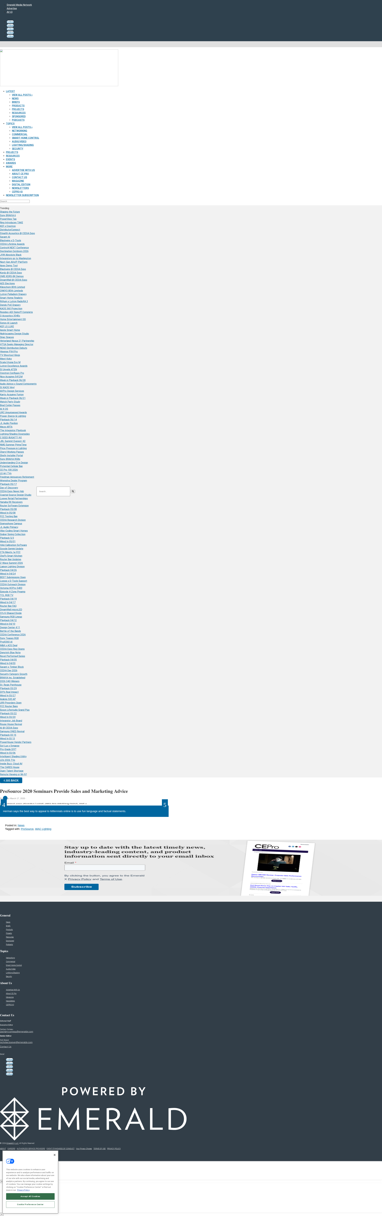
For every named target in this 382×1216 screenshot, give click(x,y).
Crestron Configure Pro (12, 373)
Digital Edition (21, 184)
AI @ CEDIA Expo (9, 727)
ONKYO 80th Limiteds (11, 290)
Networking (19, 130)
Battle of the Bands (10, 631)
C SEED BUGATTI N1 (11, 437)
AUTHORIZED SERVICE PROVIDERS (31, 1149)
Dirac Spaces (7, 337)
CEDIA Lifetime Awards (12, 244)
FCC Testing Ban (8, 516)
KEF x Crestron (8, 226)
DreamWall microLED (11, 609)
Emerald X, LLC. (13, 1143)
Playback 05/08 (8, 509)
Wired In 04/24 (8, 573)
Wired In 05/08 (8, 512)
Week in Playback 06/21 (13, 398)
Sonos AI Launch (8, 322)
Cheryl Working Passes (12, 451)
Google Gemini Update (11, 548)
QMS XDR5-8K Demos (12, 276)
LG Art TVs (5, 473)
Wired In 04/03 (8, 663)
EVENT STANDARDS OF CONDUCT (60, 1149)
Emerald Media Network (19, 4)
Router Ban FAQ (8, 606)
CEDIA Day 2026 (8, 670)
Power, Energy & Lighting (13, 416)
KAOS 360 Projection (11, 308)
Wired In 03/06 (8, 752)
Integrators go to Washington (15, 258)
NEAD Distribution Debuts (13, 348)
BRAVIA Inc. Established (12, 677)
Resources (19, 112)
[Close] (54, 1155)
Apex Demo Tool (9, 265)
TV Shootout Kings (10, 355)
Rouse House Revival (11, 724)
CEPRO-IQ (10, 1005)
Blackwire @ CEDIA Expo (13, 269)
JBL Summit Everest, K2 (13, 441)
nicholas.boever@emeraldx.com (16, 1042)
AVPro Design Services (12, 391)
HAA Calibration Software (13, 545)
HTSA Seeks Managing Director (16, 344)
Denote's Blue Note (10, 652)
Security (17, 148)
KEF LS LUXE (7, 326)
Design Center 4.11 (10, 627)
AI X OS (4, 408)
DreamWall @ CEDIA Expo (13, 279)
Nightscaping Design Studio (14, 333)
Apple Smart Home (10, 330)
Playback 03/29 (8, 688)
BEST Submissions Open (13, 577)
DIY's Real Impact (9, 692)
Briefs (16, 102)
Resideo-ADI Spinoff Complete (16, 312)
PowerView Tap (8, 219)
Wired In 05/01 (8, 541)
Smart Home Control (25, 137)
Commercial (19, 134)
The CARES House (9, 767)
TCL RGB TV (6, 595)
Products (18, 105)
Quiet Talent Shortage (11, 770)
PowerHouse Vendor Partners (15, 742)
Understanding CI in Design (14, 462)
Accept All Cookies (30, 1196)
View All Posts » (22, 94)
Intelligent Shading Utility (13, 756)
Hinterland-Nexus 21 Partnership (17, 340)
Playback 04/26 (8, 570)
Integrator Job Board (11, 720)
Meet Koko (6, 358)
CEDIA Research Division (13, 520)
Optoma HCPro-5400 (11, 588)
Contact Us (19, 177)
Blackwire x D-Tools (10, 240)
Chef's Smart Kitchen (11, 555)
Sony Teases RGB (9, 638)
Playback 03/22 (8, 713)
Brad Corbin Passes (10, 405)
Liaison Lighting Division (12, 566)
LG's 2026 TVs (7, 760)
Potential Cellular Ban (11, 466)
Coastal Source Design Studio (15, 494)
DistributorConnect (10, 229)
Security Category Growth (13, 674)
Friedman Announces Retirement (17, 477)
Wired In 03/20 (8, 717)
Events (10, 159)
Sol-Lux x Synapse (9, 745)
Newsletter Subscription (22, 195)
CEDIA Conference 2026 (13, 634)
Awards (11, 163)
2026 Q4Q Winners (9, 681)
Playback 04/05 (8, 659)
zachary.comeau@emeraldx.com (16, 1031)
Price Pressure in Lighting (13, 448)
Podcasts (18, 120)
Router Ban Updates (10, 559)
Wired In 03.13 (7, 738)
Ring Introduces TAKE (11, 222)
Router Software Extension (14, 505)
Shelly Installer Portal (11, 455)
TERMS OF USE (99, 1149)
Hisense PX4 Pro (9, 351)
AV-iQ (10, 12)
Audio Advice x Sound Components (18, 383)
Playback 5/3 (7, 537)
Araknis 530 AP (8, 699)
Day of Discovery (9, 487)
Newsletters (20, 188)
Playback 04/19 (8, 598)
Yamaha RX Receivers (11, 502)
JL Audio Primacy (9, 527)
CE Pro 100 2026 (9, 469)
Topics (10, 123)
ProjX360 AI (6, 641)
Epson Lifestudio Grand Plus (15, 709)
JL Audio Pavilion (9, 423)
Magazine (18, 180)
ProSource (27, 828)
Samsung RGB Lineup (11, 616)
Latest (10, 91)
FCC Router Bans (9, 706)
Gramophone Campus (11, 523)
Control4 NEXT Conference (14, 247)
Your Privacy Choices (84, 1149)
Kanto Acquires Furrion (12, 394)
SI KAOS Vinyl (7, 387)
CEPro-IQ (17, 191)
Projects (18, 109)
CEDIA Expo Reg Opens (12, 649)
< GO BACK (11, 780)
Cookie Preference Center (30, 1204)
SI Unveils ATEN (8, 369)
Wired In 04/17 (8, 602)
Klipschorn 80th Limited (12, 287)
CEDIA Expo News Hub (12, 491)
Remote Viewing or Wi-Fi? (13, 774)
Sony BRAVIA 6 (8, 215)
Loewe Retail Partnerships (14, 498)
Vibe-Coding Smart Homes (14, 530)
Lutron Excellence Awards (13, 365)
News (15, 98)
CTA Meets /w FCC (10, 552)
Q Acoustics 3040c (10, 315)
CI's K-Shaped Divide (11, 613)
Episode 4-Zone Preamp (12, 591)
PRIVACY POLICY (114, 1149)
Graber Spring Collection (12, 534)
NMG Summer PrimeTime (13, 444)
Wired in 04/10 (7, 623)
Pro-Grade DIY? (8, 749)
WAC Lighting (43, 828)
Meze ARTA (6, 426)
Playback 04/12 (8, 620)
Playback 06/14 (8, 419)
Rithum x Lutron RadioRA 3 (14, 301)
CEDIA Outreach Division (13, 584)
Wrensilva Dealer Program (13, 480)
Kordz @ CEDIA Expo (11, 272)
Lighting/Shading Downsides (15, 434)
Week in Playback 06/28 (13, 380)
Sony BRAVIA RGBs (10, 459)
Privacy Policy (23, 1190)
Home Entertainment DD (13, 319)
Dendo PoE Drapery (10, 305)
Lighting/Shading (23, 145)
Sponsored (19, 116)
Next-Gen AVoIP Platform (13, 262)
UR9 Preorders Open (10, 702)
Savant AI (5, 236)
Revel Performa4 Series (12, 656)
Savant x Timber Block (12, 666)
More (9, 166)
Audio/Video (19, 141)
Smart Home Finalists (11, 297)
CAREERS (11, 1149)
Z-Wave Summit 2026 (11, 563)
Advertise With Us (23, 170)
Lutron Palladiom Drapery (13, 294)
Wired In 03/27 (8, 695)
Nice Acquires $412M (11, 376)
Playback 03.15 (8, 735)
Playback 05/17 (8, 484)
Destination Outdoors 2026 (14, 251)
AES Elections (7, 283)
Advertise (12, 8)
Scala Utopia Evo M (10, 362)
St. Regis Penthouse (10, 684)
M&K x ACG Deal (8, 645)
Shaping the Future (10, 211)
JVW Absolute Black (10, 254)
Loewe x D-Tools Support (13, 580)
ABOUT (3, 1149)
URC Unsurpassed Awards (13, 412)
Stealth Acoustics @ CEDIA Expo (17, 233)
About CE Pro (20, 173)
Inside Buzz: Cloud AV (11, 763)
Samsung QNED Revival (12, 731)
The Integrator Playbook (13, 430)
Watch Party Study (10, 401)
